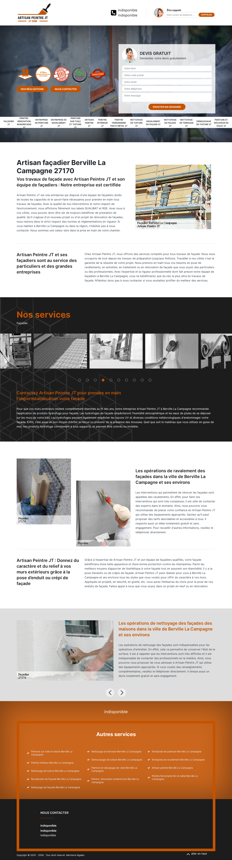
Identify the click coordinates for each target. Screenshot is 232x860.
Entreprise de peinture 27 (41, 122)
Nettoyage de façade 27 (170, 122)
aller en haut (199, 853)
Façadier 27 (9, 123)
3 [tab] (95, 380)
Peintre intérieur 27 (102, 122)
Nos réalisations (32, 89)
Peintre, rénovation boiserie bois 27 (24, 123)
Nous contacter (66, 89)
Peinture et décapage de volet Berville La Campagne (114, 769)
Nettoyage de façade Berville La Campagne (55, 787)
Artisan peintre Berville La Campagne (172, 767)
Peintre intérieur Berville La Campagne (52, 762)
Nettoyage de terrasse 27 (186, 122)
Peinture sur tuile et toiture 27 (75, 123)
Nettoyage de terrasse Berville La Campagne (116, 751)
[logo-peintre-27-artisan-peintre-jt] (34, 13)
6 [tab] (118, 380)
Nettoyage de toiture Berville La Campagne (55, 770)
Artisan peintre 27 (89, 122)
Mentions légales (75, 855)
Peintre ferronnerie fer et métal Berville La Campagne (175, 777)
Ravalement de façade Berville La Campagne (56, 778)
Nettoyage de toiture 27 (136, 122)
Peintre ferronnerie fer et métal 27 (118, 122)
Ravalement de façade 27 (153, 123)
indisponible (127, 10)
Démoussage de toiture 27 (203, 123)
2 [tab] (87, 380)
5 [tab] (111, 380)
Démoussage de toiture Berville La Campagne (116, 759)
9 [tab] (142, 380)
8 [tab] (134, 380)
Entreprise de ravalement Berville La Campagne (178, 759)
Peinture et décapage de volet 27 (221, 122)
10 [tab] (150, 380)
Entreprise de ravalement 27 (59, 122)
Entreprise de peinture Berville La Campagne (176, 751)
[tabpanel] (60, 352)
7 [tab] (126, 380)
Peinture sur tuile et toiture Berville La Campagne (51, 753)
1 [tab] (79, 380)
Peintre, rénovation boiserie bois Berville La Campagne (115, 780)
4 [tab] (103, 380)
